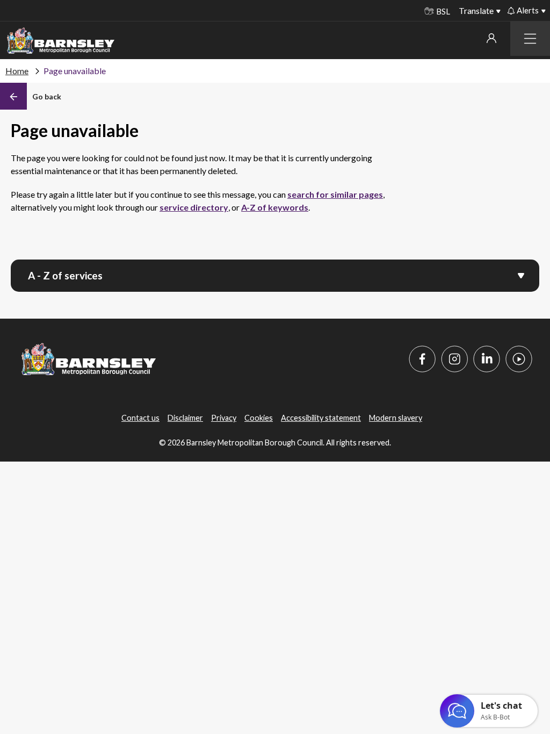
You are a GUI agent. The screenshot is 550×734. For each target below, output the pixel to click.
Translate (476, 10)
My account (491, 38)
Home (16, 71)
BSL (443, 11)
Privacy (223, 417)
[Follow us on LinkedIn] (486, 359)
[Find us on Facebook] (422, 359)
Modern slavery (395, 417)
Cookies (258, 417)
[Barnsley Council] (60, 40)
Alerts (528, 10)
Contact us (140, 417)
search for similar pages (335, 194)
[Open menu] (521, 274)
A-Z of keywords (274, 207)
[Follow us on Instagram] (454, 359)
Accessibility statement (321, 417)
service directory (194, 207)
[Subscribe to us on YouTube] (518, 359)
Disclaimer (185, 417)
